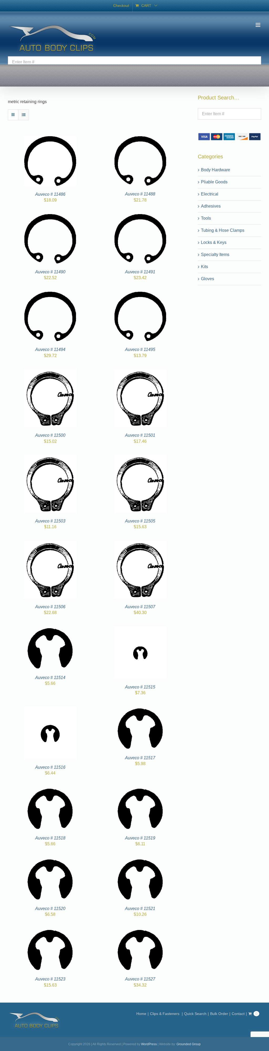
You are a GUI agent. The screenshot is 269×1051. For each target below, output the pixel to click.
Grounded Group (189, 1044)
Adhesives (211, 206)
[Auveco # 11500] (50, 372)
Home (141, 1014)
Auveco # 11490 (50, 272)
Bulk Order (219, 1014)
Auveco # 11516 (50, 767)
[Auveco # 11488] (140, 139)
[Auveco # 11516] (50, 709)
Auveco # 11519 (140, 838)
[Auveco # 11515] (140, 629)
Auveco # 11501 (140, 435)
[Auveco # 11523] (50, 931)
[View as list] (23, 115)
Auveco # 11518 (50, 838)
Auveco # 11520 (50, 908)
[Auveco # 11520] (50, 860)
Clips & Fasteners (165, 1014)
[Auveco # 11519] (140, 790)
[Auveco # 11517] (140, 709)
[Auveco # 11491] (140, 217)
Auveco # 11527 (140, 979)
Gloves (207, 278)
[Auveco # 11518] (50, 790)
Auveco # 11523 (50, 979)
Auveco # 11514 (50, 677)
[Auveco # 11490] (50, 217)
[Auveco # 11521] (140, 860)
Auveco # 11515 (140, 687)
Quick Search (195, 1014)
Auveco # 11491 (140, 272)
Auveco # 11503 (50, 521)
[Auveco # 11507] (140, 543)
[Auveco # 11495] (140, 294)
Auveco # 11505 (140, 521)
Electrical (209, 194)
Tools (206, 218)
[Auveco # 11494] (50, 294)
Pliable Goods (214, 182)
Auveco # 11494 (50, 349)
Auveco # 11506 (50, 607)
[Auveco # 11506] (50, 543)
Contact (238, 1014)
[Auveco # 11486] (50, 139)
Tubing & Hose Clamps (222, 230)
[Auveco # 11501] (140, 372)
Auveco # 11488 (140, 194)
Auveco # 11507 (140, 607)
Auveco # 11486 (50, 194)
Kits (204, 266)
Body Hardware (215, 170)
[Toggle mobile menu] (258, 25)
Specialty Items (215, 254)
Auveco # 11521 (140, 908)
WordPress (149, 1044)
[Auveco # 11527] (140, 931)
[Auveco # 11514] (50, 629)
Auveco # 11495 (140, 349)
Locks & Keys (213, 242)
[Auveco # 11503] (50, 458)
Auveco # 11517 (140, 758)
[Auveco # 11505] (140, 458)
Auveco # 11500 (50, 435)
